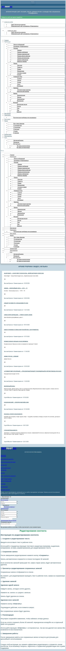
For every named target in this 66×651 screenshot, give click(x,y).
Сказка (19, 74)
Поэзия (15, 48)
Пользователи (8, 136)
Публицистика (17, 76)
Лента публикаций (18, 44)
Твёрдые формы (22, 61)
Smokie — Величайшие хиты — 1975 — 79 (15, 288)
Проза (15, 63)
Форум (6, 121)
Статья (19, 78)
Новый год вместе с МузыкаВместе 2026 (16, 303)
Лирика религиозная (23, 58)
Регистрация (4, 500)
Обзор (19, 80)
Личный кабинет (5, 490)
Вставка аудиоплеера (23, 147)
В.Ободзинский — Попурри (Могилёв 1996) (16, 402)
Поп (18, 108)
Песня (19, 106)
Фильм (19, 97)
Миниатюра (20, 71)
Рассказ (19, 65)
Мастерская (7, 113)
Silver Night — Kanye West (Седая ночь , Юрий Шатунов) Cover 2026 (24, 273)
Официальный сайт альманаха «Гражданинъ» (24, 26)
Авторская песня (22, 104)
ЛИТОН (6, 7)
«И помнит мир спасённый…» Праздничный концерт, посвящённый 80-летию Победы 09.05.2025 (32, 371)
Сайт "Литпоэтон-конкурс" (8, 476)
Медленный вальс (9, 386)
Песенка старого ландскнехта (13, 414)
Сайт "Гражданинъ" (6, 479)
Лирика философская (23, 56)
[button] (33, 150)
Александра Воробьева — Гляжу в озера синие (18, 314)
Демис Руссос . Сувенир (11, 356)
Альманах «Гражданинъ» (20, 46)
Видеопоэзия (21, 95)
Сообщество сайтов (8, 21)
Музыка (15, 102)
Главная (6, 40)
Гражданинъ (7, 115)
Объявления (4, 487)
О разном (16, 133)
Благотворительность (7, 459)
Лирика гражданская (23, 54)
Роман (19, 69)
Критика (15, 88)
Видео (15, 93)
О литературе (17, 125)
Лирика (19, 50)
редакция (3, 470)
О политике (16, 127)
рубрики (3, 484)
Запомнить (6, 505)
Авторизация (4, 508)
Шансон (19, 112)
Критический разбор (23, 91)
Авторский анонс (18, 140)
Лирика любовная (22, 52)
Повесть (19, 67)
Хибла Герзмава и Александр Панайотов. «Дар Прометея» (21, 329)
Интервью (20, 86)
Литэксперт (4, 465)
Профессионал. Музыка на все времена (16, 341)
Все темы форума (18, 123)
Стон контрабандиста (10, 430)
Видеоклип (20, 101)
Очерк (19, 82)
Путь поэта (7, 119)
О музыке (16, 129)
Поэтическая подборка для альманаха (24, 117)
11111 (3, 455)
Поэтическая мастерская (8, 462)
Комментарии (7, 134)
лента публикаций (6, 481)
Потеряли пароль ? (9, 507)
